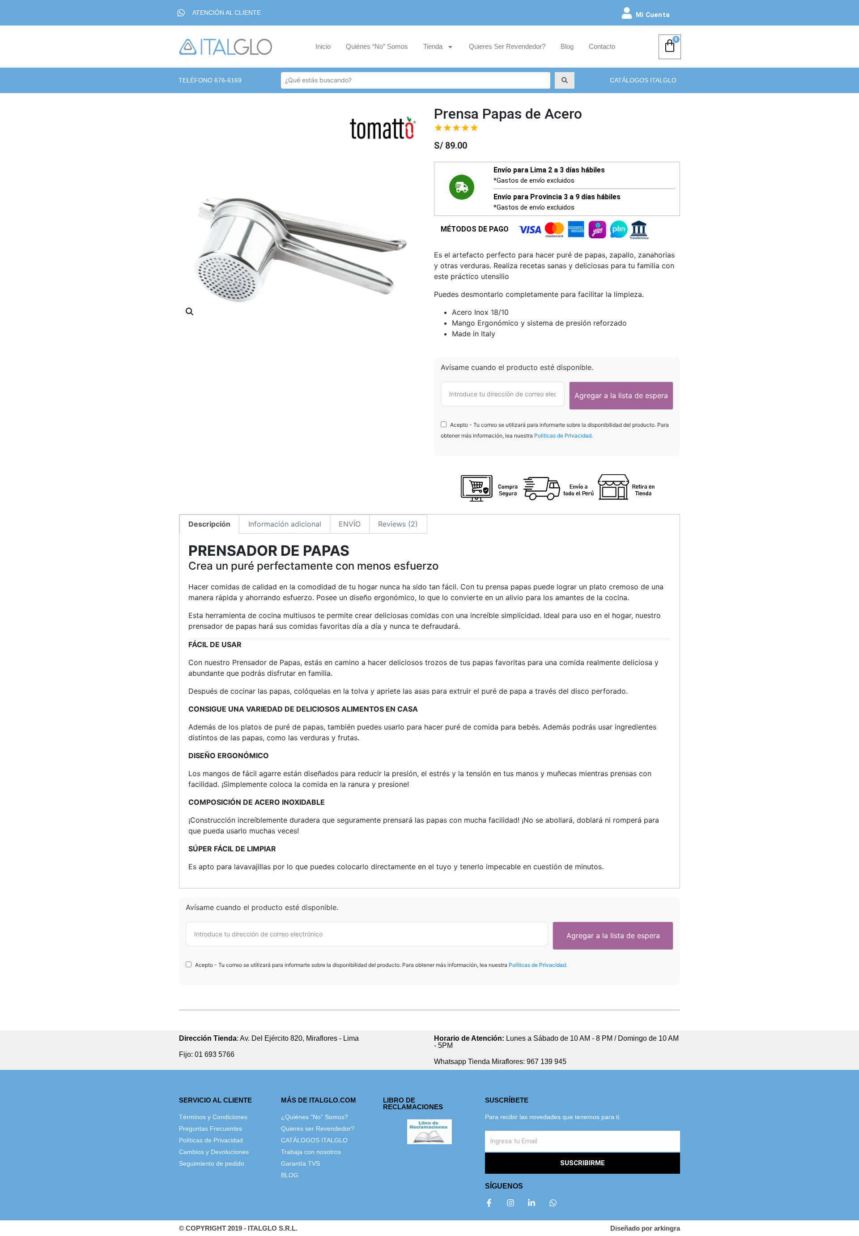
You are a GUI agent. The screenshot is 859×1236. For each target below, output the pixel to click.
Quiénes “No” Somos (377, 46)
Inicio (323, 46)
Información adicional (284, 523)
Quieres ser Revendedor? (507, 46)
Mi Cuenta (653, 15)
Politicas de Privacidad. (563, 435)
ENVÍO (350, 523)
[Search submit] (564, 80)
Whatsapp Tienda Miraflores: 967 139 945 (500, 1061)
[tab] (209, 524)
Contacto (602, 46)
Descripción (209, 523)
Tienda (432, 46)
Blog (567, 46)
